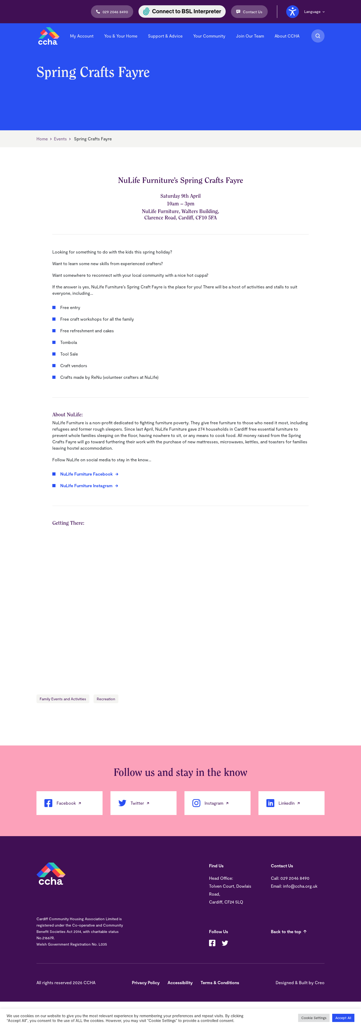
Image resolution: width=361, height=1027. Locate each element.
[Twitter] (225, 943)
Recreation (106, 699)
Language (312, 12)
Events (60, 138)
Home (42, 138)
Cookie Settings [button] (313, 1018)
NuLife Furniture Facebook (86, 473)
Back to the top (286, 931)
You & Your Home (120, 35)
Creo (320, 982)
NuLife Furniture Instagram (86, 485)
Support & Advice (165, 35)
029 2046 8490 (115, 12)
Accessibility (180, 982)
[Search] (318, 36)
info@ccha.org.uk (300, 885)
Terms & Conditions (220, 982)
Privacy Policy (146, 982)
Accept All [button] (343, 1018)
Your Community (209, 35)
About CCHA (287, 35)
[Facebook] (212, 943)
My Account (82, 35)
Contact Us (252, 12)
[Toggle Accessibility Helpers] (292, 11)
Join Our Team (250, 35)
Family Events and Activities (63, 699)
